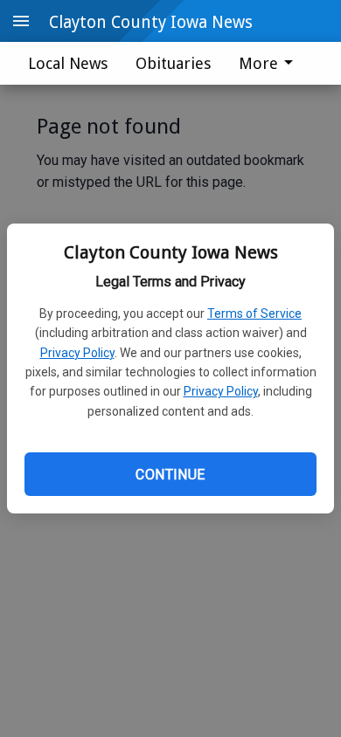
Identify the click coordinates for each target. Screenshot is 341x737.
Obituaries (173, 63)
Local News (68, 63)
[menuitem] (271, 63)
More (258, 63)
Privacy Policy (77, 353)
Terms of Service (254, 313)
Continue (170, 474)
